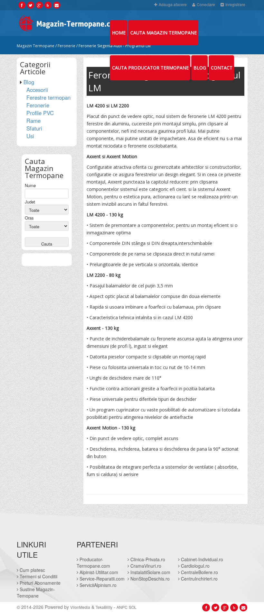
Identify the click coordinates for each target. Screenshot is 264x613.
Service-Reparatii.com (101, 578)
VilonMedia (80, 607)
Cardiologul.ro (195, 566)
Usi (30, 136)
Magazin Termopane (35, 46)
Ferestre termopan (48, 97)
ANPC (122, 607)
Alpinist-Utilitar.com (98, 572)
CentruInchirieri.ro (199, 578)
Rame (33, 120)
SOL (133, 607)
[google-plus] (39, 5)
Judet (30, 202)
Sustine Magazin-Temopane (36, 592)
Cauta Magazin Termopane (163, 33)
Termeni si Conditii (37, 576)
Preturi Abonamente (39, 583)
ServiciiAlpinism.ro (97, 585)
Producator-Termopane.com (93, 562)
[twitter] (30, 5)
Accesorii (37, 90)
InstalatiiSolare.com (149, 572)
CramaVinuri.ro (145, 566)
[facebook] (22, 5)
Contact (221, 68)
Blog (199, 68)
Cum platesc (31, 570)
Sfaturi (34, 128)
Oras (29, 218)
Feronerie (66, 46)
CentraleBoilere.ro (199, 572)
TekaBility (104, 607)
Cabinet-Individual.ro (201, 559)
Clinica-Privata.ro (147, 559)
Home (119, 33)
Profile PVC (40, 113)
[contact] (57, 5)
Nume (30, 185)
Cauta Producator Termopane (150, 68)
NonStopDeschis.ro (149, 578)
